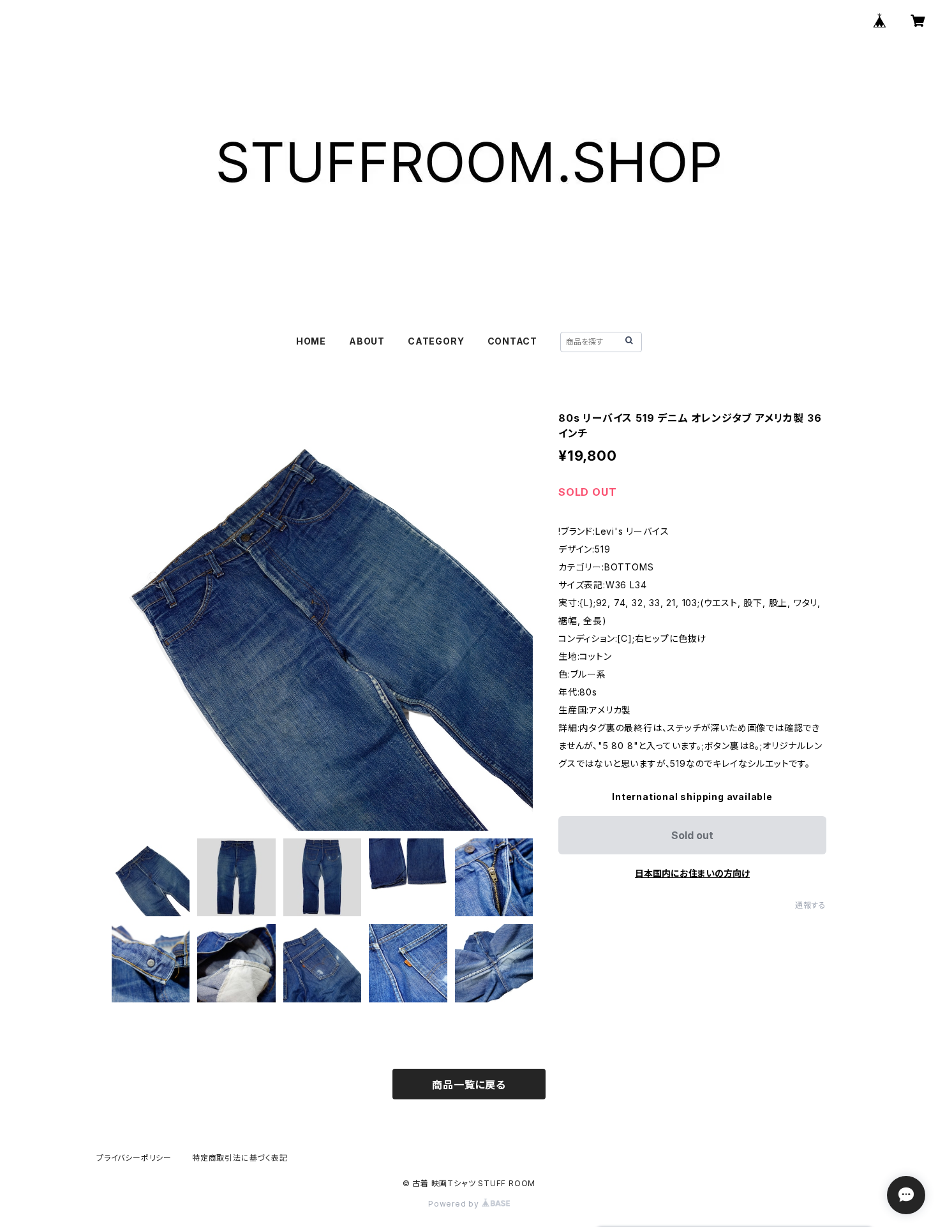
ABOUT (367, 341)
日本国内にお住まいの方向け (692, 873)
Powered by (455, 1203)
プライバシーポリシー (134, 1158)
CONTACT (513, 341)
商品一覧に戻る (469, 1084)
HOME (311, 341)
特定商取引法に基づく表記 (240, 1158)
